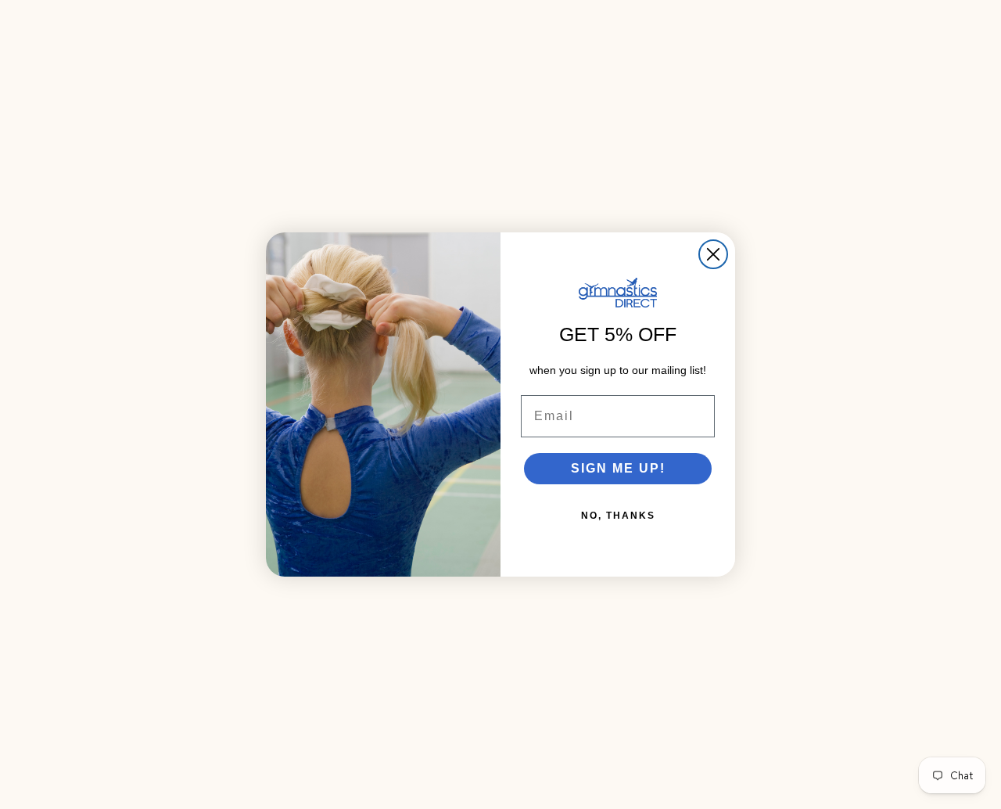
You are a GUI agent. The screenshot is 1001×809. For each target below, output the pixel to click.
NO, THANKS (618, 515)
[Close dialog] (713, 254)
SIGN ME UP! (618, 468)
